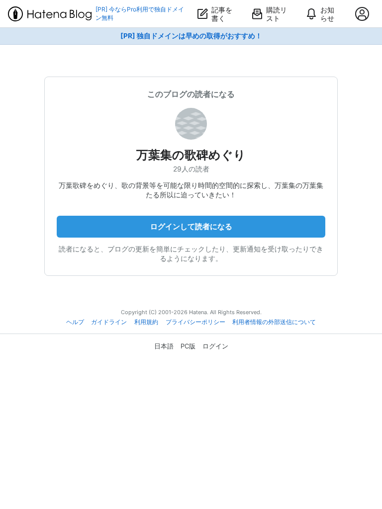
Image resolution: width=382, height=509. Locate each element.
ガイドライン (109, 322)
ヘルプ (75, 322)
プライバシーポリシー (195, 322)
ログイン (215, 346)
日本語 (164, 346)
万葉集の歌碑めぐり (191, 155)
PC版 (188, 346)
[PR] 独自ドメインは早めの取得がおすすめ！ (191, 36)
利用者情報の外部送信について (274, 322)
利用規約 (146, 322)
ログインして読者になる (191, 226)
